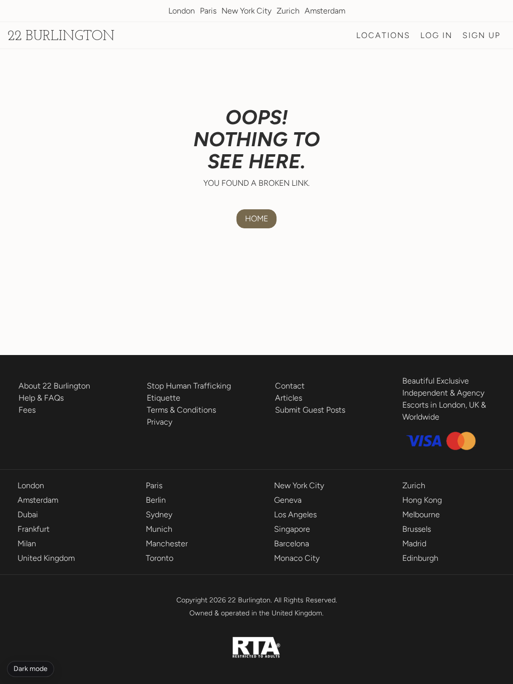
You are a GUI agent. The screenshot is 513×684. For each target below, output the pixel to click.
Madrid (414, 543)
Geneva (288, 500)
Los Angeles (295, 514)
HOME (256, 218)
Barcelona (291, 543)
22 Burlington (61, 37)
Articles (288, 398)
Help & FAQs (41, 398)
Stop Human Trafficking (189, 386)
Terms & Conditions (181, 410)
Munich (159, 529)
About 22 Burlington (54, 386)
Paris (208, 11)
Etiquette (163, 398)
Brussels (416, 529)
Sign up (481, 35)
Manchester (167, 543)
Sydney (159, 514)
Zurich (288, 11)
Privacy (159, 422)
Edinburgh (420, 558)
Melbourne (421, 514)
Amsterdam (325, 11)
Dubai (28, 514)
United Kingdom (46, 558)
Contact (290, 386)
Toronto (159, 558)
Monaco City (297, 558)
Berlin (156, 500)
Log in (436, 35)
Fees (27, 410)
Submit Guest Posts (310, 410)
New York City (246, 11)
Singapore (292, 529)
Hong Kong (422, 500)
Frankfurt (34, 529)
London (181, 11)
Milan (27, 543)
